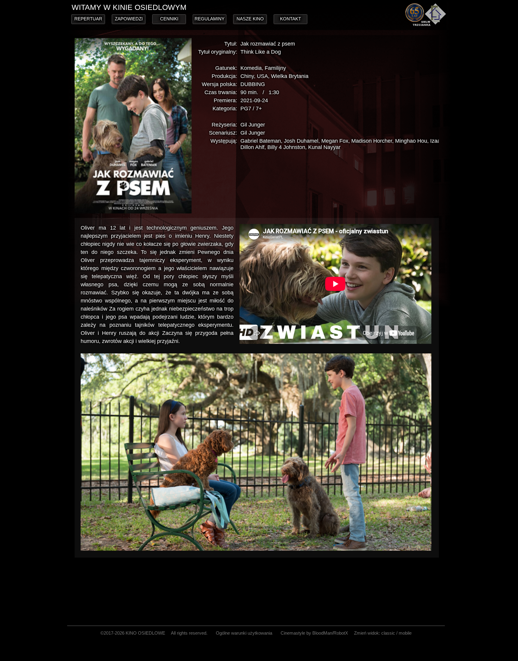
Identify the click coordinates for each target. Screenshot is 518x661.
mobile (405, 633)
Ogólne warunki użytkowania (244, 633)
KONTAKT (290, 18)
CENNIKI (169, 18)
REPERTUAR (88, 18)
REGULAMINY (210, 18)
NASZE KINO (250, 18)
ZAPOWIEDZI (129, 18)
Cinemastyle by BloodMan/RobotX (314, 633)
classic (388, 633)
